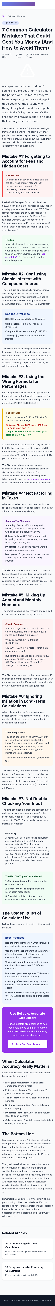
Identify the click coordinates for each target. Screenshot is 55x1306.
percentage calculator (39, 479)
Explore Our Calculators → (27, 1044)
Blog (4, 16)
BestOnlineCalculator (18, 4)
